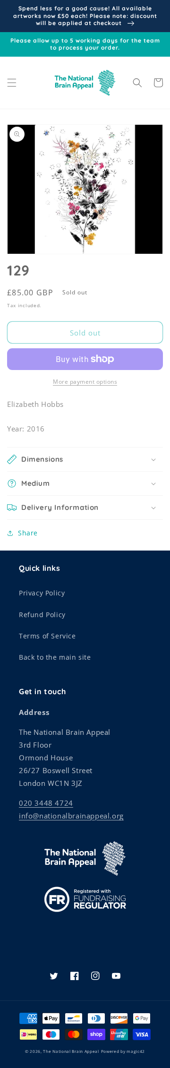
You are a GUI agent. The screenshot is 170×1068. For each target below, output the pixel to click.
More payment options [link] (85, 382)
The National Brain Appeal (71, 1051)
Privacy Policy (42, 592)
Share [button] (28, 532)
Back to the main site (55, 657)
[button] (11, 82)
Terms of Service (47, 635)
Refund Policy (42, 614)
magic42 (136, 1051)
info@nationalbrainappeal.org (71, 815)
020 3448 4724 (46, 803)
